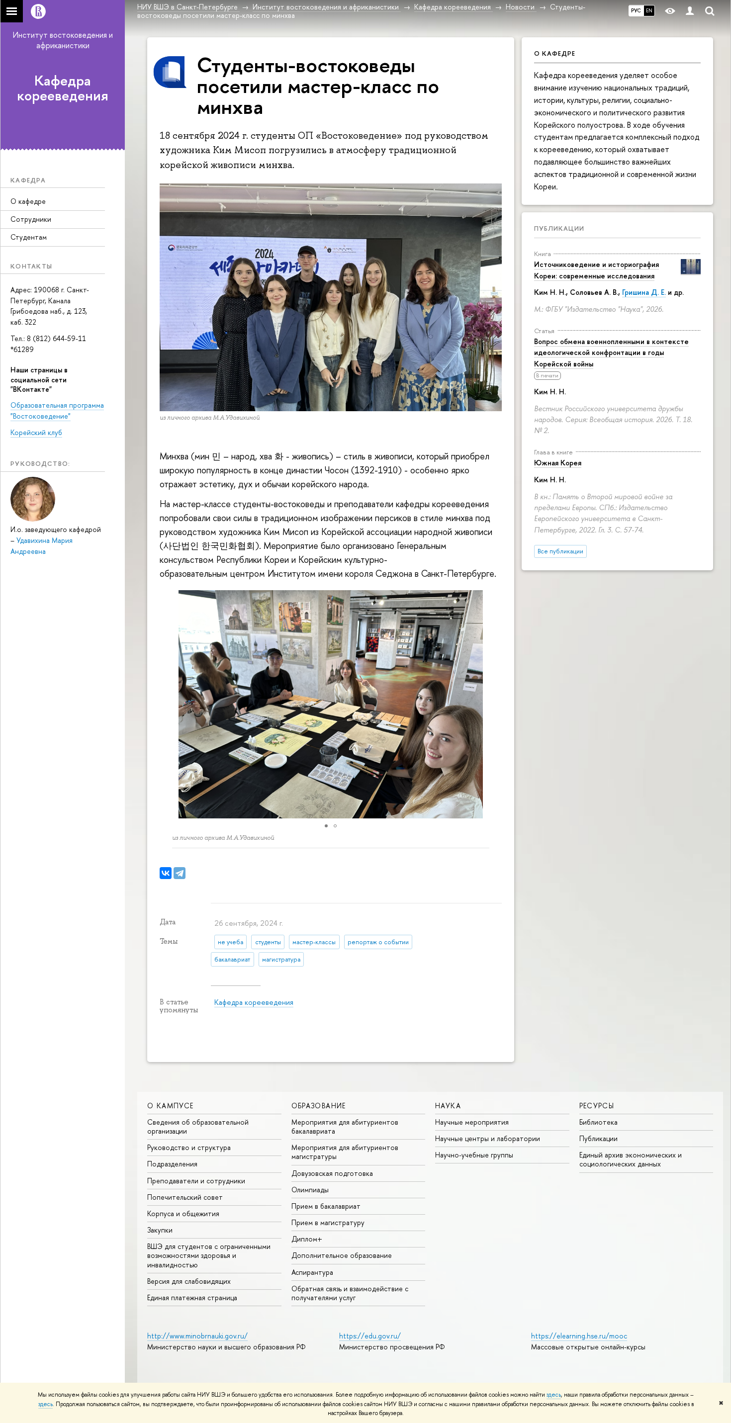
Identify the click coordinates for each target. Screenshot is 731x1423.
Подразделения (172, 1163)
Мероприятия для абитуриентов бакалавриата (344, 1126)
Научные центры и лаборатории (487, 1138)
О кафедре (28, 201)
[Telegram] (179, 873)
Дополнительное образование (341, 1255)
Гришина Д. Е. (644, 292)
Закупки (160, 1230)
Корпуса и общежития (183, 1213)
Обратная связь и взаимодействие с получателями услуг (349, 1293)
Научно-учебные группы (474, 1154)
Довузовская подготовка (332, 1173)
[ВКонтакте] (166, 873)
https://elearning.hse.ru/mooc (579, 1335)
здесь (554, 1395)
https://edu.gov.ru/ (370, 1335)
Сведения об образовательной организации (198, 1126)
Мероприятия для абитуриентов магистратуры (344, 1152)
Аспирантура (312, 1272)
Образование (318, 1105)
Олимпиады (310, 1189)
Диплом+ (306, 1239)
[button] (493, 704)
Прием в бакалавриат (326, 1206)
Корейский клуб (36, 432)
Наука (448, 1105)
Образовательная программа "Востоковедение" (57, 410)
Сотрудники (30, 219)
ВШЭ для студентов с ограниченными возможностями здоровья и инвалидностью (209, 1255)
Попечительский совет (185, 1197)
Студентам (28, 237)
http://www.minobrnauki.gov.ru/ (197, 1335)
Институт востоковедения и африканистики (63, 40)
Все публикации (560, 551)
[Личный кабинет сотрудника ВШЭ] (689, 11)
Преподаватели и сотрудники (196, 1180)
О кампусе (170, 1105)
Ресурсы (597, 1105)
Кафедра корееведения (62, 88)
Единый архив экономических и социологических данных (630, 1159)
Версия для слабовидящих (189, 1281)
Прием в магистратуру (328, 1222)
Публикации (559, 228)
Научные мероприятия (472, 1122)
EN (649, 10)
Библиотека (598, 1122)
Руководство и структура (189, 1147)
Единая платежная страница (192, 1297)
